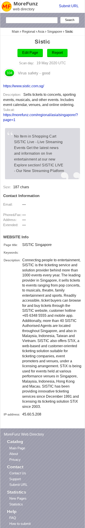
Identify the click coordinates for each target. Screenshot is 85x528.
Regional (28, 31)
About (13, 454)
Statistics (16, 504)
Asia (41, 31)
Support (15, 479)
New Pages (18, 498)
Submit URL (69, 6)
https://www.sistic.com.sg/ (23, 86)
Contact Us (17, 473)
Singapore (54, 31)
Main (15, 31)
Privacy (15, 459)
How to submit (20, 524)
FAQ (12, 518)
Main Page (17, 448)
